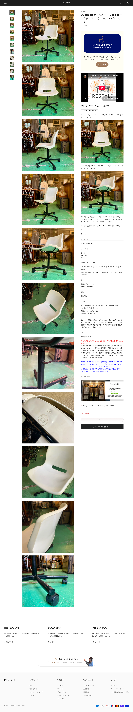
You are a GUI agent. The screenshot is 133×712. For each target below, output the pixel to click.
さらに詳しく (8, 642)
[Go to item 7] (12, 51)
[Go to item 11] (12, 77)
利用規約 (114, 686)
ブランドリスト (62, 692)
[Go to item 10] (12, 71)
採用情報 (86, 692)
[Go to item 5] (12, 38)
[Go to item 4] (12, 32)
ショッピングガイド (36, 692)
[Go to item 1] (12, 12)
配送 (30, 686)
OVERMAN (84, 11)
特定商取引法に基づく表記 (120, 692)
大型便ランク (86, 337)
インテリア (61, 686)
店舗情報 (86, 689)
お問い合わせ (110, 272)
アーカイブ (61, 699)
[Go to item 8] (12, 58)
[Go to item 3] (12, 25)
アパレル (60, 689)
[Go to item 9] (12, 64)
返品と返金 (33, 689)
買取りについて (34, 695)
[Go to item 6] (12, 45)
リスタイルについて (90, 686)
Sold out (102, 420)
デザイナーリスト (63, 695)
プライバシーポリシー (118, 689)
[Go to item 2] (12, 18)
